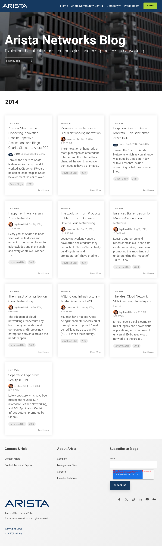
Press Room (132, 5)
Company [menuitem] (62, 458)
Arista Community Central (87, 5)
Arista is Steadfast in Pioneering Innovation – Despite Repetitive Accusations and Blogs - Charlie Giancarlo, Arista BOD (28, 138)
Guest (17, 153)
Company (113, 5)
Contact (150, 6)
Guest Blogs (16, 184)
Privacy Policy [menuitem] (26, 513)
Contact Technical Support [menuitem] (19, 465)
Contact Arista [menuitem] (12, 458)
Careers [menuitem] (61, 471)
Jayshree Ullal (73, 139)
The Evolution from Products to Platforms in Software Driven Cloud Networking (80, 218)
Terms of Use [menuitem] (11, 513)
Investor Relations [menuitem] (67, 478)
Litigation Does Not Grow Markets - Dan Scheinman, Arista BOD (131, 133)
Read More (43, 190)
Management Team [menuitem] (67, 465)
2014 (29, 184)
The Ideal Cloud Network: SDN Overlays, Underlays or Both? (132, 301)
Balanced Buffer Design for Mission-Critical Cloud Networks (132, 218)
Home (64, 5)
